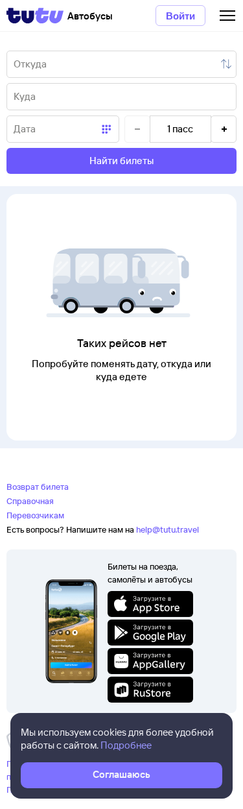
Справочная (30, 501)
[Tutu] (35, 15)
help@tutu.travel (167, 529)
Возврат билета (37, 486)
